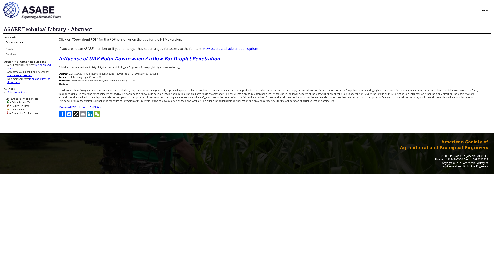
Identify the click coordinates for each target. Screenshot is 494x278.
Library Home (16, 43)
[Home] (7, 42)
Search (9, 49)
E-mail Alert (11, 55)
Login (484, 10)
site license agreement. (19, 75)
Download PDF (67, 107)
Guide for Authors (17, 92)
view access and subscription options (231, 48)
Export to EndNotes (90, 107)
